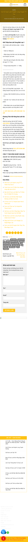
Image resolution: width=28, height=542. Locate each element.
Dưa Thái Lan (16, 245)
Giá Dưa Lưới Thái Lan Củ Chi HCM (14, 478)
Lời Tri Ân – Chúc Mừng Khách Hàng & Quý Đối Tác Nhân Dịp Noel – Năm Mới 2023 (15, 442)
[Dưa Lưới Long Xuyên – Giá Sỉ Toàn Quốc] (14, 5)
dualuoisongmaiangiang (16, 176)
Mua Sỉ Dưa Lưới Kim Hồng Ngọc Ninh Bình (20, 255)
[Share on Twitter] (12, 232)
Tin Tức (14, 10)
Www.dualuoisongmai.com (17, 540)
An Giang (13, 239)
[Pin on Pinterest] (18, 232)
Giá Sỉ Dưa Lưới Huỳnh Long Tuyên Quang (14, 448)
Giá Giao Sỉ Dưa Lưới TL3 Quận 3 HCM (15, 468)
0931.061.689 (4, 518)
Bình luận (6, 274)
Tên (4, 288)
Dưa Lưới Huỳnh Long (11, 241)
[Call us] (8, 532)
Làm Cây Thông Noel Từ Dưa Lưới (14, 462)
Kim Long (12, 247)
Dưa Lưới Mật (14, 243)
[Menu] (3, 5)
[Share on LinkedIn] (21, 232)
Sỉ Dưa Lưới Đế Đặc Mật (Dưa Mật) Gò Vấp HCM (15, 489)
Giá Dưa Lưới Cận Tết (11, 452)
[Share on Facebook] (9, 232)
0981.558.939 (4, 516)
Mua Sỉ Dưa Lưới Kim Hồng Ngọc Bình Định (15, 458)
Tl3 (18, 247)
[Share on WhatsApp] (7, 232)
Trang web (5, 302)
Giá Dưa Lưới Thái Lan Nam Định (14, 483)
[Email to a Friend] (15, 232)
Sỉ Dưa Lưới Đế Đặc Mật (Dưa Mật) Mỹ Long (15, 473)
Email (5, 295)
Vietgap (6, 249)
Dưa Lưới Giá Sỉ (20, 18)
